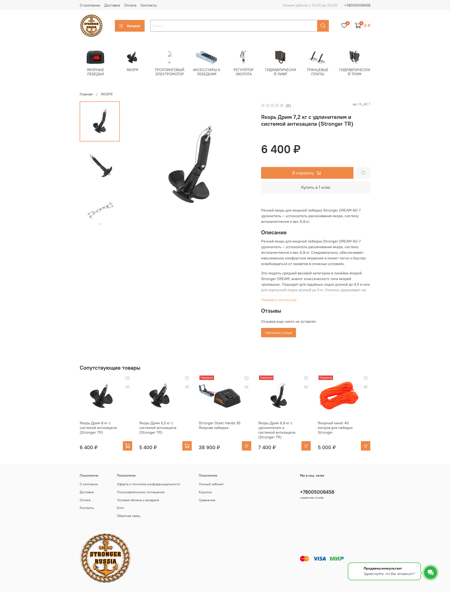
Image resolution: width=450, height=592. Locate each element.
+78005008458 (357, 5)
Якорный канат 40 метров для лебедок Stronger (335, 428)
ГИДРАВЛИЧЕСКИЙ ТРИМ (354, 71)
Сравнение (207, 500)
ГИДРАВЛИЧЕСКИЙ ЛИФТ (280, 71)
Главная (86, 94)
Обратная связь (128, 516)
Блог (120, 508)
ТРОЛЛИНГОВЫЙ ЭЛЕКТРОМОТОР (169, 71)
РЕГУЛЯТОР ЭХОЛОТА (243, 71)
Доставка (112, 5)
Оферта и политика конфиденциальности (148, 484)
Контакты (149, 5)
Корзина (205, 492)
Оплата (130, 5)
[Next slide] (99, 223)
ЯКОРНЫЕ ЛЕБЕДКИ (95, 71)
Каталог (134, 25)
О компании (90, 5)
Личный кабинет (211, 484)
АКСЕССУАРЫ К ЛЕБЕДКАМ (206, 71)
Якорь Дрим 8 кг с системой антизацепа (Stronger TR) (98, 428)
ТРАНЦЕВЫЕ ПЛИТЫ (317, 71)
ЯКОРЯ (132, 69)
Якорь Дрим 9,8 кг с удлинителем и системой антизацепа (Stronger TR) (276, 430)
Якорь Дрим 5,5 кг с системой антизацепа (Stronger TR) (157, 428)
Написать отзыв (278, 332)
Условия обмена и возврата (138, 500)
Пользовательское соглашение (141, 492)
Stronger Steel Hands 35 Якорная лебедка (219, 425)
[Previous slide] (135, 165)
